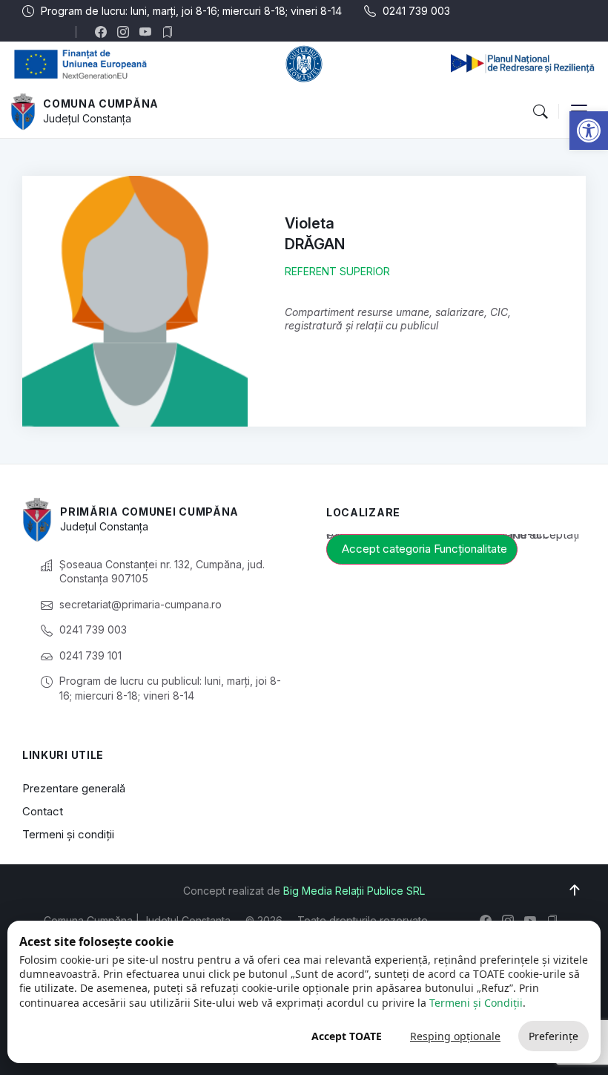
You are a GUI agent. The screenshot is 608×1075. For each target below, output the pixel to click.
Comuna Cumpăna (101, 103)
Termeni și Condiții (476, 1003)
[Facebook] (104, 32)
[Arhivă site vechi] (171, 32)
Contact (42, 811)
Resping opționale (455, 1036)
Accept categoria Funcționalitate (424, 549)
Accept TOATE (346, 1036)
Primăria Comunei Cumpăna (149, 511)
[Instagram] (126, 32)
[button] (588, 130)
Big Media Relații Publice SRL (354, 890)
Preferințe (553, 1036)
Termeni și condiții (68, 834)
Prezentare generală (73, 788)
